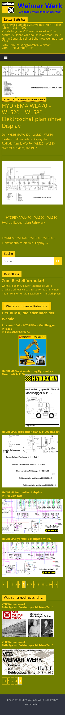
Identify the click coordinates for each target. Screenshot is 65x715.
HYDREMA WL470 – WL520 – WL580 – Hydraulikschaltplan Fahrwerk (30, 220)
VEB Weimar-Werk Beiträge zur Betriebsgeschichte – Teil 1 (28, 605)
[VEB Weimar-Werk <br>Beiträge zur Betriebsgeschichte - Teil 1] (28, 610)
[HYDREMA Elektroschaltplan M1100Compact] (30, 435)
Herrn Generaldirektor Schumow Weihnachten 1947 (32, 40)
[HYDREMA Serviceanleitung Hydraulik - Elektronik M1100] (42, 374)
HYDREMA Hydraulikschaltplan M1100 (26, 539)
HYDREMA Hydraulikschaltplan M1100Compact (22, 494)
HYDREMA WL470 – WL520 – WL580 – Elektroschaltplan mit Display (28, 240)
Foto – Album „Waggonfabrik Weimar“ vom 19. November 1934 (26, 46)
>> (55, 584)
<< (4, 584)
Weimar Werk (40, 5)
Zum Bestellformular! (23, 280)
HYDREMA (9, 99)
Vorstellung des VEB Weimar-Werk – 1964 (29, 31)
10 (43, 584)
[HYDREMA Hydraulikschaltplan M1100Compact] (32, 499)
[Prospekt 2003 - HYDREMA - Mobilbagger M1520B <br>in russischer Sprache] (32, 335)
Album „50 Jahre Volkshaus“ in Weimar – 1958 (31, 35)
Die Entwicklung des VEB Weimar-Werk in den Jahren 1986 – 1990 (31, 26)
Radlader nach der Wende (31, 99)
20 (50, 584)
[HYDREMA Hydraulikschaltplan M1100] (32, 542)
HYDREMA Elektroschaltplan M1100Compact (31, 432)
